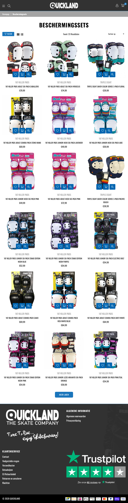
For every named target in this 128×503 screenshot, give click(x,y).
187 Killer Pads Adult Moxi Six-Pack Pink (64, 198)
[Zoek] (9, 5)
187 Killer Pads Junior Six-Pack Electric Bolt (106, 258)
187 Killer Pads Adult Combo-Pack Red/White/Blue (64, 319)
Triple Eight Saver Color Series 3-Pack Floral (106, 86)
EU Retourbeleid (9, 474)
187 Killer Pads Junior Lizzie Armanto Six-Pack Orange (64, 379)
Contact (5, 456)
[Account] (117, 5)
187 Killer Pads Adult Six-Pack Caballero (22, 86)
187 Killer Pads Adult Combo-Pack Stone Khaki (22, 142)
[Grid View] (18, 34)
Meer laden (64, 394)
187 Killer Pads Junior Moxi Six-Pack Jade (106, 142)
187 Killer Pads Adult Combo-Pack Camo (22, 317)
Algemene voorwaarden (76, 416)
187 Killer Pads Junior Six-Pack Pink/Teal (105, 377)
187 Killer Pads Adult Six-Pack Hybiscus (64, 86)
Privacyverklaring (73, 420)
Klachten (6, 482)
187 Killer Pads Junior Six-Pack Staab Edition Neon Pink (22, 379)
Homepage (5, 14)
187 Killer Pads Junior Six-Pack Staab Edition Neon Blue (22, 260)
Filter (9, 34)
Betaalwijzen (7, 469)
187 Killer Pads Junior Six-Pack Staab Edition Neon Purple (64, 260)
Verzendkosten (8, 465)
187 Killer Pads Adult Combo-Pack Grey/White (106, 317)
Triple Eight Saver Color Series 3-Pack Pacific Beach (106, 200)
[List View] (22, 34)
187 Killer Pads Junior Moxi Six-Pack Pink (22, 198)
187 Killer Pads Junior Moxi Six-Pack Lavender (64, 142)
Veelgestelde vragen (10, 461)
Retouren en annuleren (12, 478)
